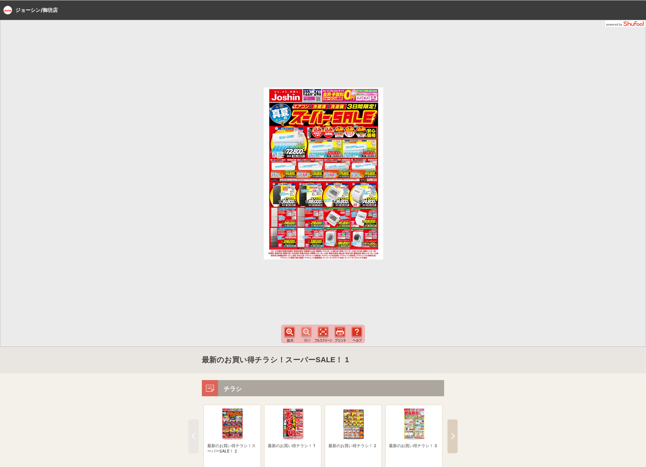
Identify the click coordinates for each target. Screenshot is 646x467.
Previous (193, 436)
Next (452, 436)
